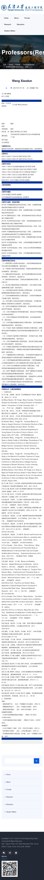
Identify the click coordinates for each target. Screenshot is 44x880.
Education (20, 24)
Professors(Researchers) (14, 67)
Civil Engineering (28, 64)
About (16, 18)
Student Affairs (9, 31)
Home (6, 18)
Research (7, 24)
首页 (4, 64)
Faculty (27, 18)
